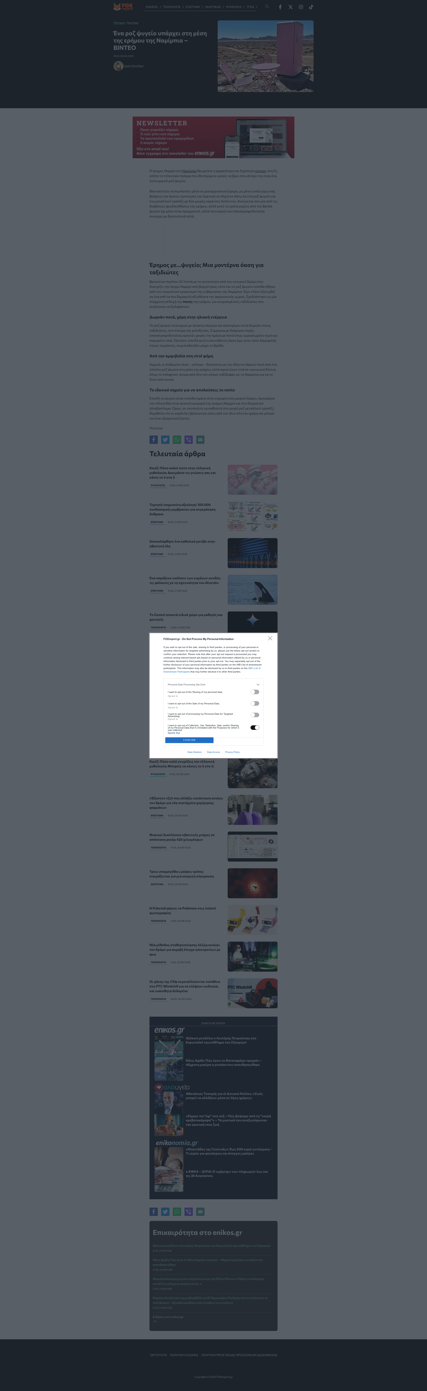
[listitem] (213, 684)
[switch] (255, 692)
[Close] (271, 639)
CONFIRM (189, 740)
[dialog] (213, 695)
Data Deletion (194, 752)
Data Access (213, 752)
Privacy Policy (232, 752)
